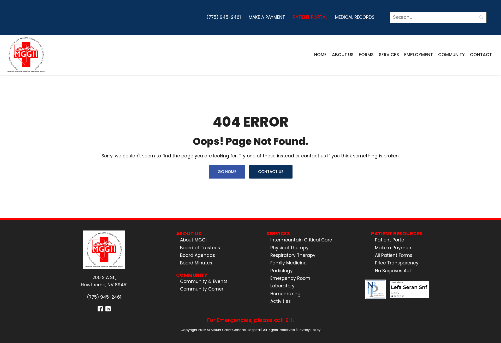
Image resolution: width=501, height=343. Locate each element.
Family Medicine (288, 263)
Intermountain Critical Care (301, 240)
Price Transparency (397, 263)
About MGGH (194, 240)
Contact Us (271, 171)
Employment (418, 54)
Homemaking (285, 294)
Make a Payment (267, 17)
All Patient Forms (393, 255)
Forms (366, 54)
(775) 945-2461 (223, 17)
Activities (280, 301)
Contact (481, 54)
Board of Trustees (200, 248)
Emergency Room (290, 278)
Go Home (227, 171)
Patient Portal (310, 17)
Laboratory (282, 286)
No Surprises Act (393, 271)
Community (451, 54)
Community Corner (201, 289)
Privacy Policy (308, 329)
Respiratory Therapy (292, 255)
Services (389, 54)
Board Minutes (196, 263)
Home (320, 54)
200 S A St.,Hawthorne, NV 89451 (104, 281)
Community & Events (204, 281)
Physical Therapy (289, 248)
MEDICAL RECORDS (354, 17)
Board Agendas (197, 255)
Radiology (281, 271)
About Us (343, 54)
